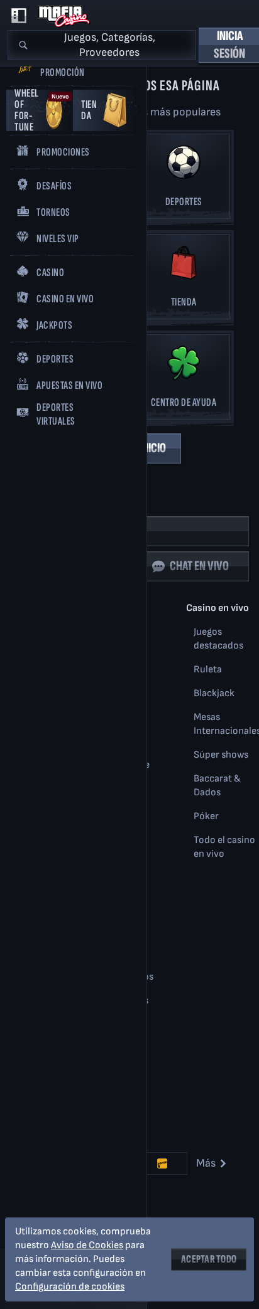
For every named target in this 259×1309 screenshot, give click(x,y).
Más (206, 1163)
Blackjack (214, 693)
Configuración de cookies (69, 1287)
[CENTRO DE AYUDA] (183, 380)
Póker (206, 816)
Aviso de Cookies (87, 1245)
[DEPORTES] (183, 180)
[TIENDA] (183, 280)
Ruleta (208, 670)
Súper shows (221, 755)
